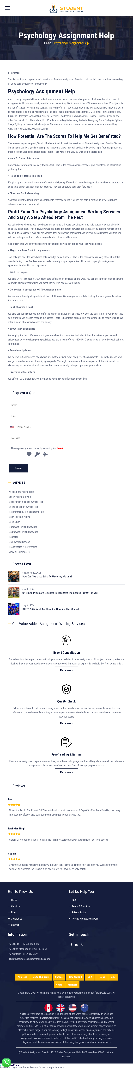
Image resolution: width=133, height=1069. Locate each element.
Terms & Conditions (82, 906)
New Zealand (75, 977)
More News (66, 670)
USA (90, 977)
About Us (15, 906)
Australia (22, 977)
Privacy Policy (79, 912)
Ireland (101, 977)
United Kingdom (41, 977)
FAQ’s (74, 900)
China (59, 984)
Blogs (14, 912)
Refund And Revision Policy (86, 918)
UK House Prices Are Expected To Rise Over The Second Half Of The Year (60, 592)
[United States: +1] (13, 427)
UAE (113, 977)
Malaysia (72, 984)
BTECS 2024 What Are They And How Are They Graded (50, 609)
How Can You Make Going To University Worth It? (47, 576)
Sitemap (15, 924)
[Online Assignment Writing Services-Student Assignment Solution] (66, 8)
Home (47, 43)
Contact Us (16, 918)
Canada (59, 977)
